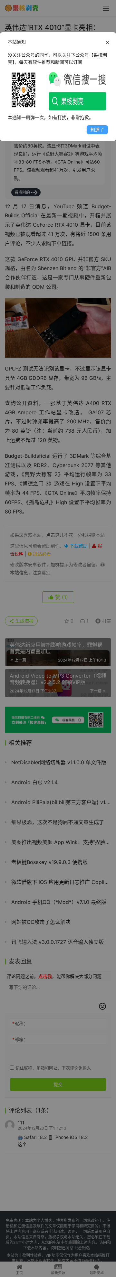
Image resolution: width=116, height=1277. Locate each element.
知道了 (97, 129)
